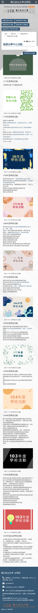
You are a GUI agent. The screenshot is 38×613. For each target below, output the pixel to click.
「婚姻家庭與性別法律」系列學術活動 (17, 232)
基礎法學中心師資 (21, 20)
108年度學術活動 (10, 223)
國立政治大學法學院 (21, 2)
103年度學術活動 (10, 475)
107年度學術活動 (10, 277)
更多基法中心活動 (29, 53)
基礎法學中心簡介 (8, 20)
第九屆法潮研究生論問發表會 (20, 282)
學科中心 (13, 34)
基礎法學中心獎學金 (22, 24)
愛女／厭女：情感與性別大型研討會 (21, 286)
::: (3, 6)
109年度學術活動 (10, 175)
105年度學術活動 (10, 371)
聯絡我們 (21, 587)
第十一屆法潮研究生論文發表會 (21, 179)
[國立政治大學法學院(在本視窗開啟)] (16, 11)
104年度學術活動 (10, 415)
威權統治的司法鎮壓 (18, 132)
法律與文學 (28, 132)
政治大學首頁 (17, 7)
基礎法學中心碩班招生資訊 (10, 29)
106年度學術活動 (10, 323)
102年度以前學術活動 (12, 536)
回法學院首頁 (8, 7)
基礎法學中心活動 (8, 24)
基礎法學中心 (24, 34)
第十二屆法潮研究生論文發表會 (19, 139)
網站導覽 (24, 7)
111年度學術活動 (10, 81)
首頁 (6, 34)
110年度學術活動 (10, 117)
